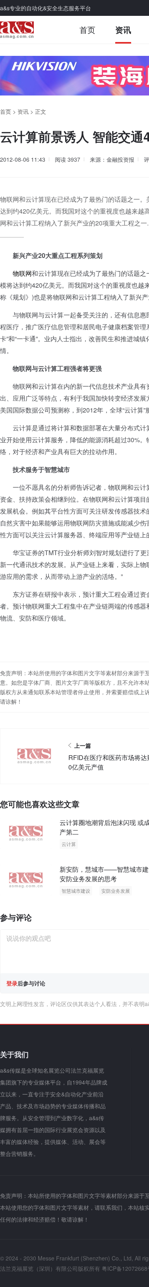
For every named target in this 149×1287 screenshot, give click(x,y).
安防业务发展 (115, 890)
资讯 (123, 29)
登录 (11, 983)
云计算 (69, 843)
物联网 (22, 273)
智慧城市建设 (76, 890)
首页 (87, 29)
